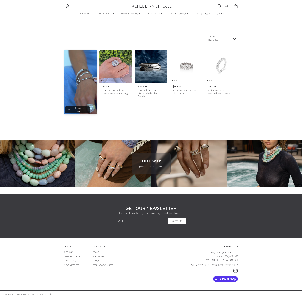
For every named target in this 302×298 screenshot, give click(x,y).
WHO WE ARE (98, 256)
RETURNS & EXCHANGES (103, 265)
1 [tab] (101, 80)
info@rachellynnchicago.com (224, 252)
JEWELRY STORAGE (72, 256)
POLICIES (97, 260)
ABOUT (96, 252)
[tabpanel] (115, 66)
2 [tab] (103, 80)
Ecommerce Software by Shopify (39, 294)
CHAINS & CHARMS (129, 13)
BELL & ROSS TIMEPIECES (208, 13)
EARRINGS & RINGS (177, 13)
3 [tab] (105, 80)
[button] (225, 6)
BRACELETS (153, 13)
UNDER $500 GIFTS (72, 260)
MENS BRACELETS (71, 265)
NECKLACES (105, 13)
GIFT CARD (68, 252)
